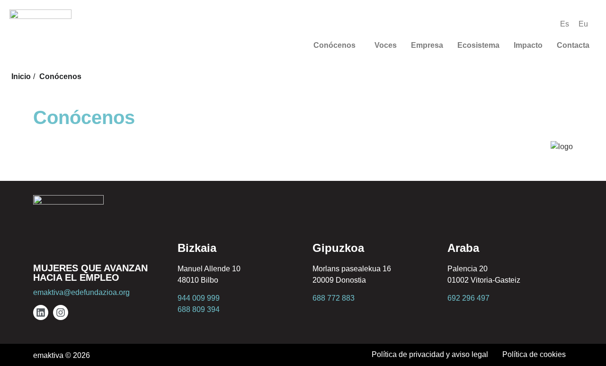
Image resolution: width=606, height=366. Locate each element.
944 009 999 (199, 298)
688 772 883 (333, 298)
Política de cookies (534, 354)
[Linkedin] (40, 312)
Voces (385, 45)
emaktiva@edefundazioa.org (81, 292)
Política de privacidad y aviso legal (430, 354)
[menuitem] (564, 24)
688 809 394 (199, 309)
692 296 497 (468, 298)
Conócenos (334, 45)
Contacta (573, 45)
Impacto (528, 45)
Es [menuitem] (564, 24)
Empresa (427, 45)
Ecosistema (478, 45)
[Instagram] (60, 312)
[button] (336, 45)
